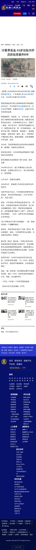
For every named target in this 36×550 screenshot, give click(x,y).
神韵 (13, 1)
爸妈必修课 (13, 441)
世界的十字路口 (28, 416)
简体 (33, 1)
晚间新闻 (13, 404)
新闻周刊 (13, 409)
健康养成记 (25, 437)
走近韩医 (25, 441)
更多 (31, 534)
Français (4, 353)
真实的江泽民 (18, 496)
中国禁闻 (13, 402)
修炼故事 (17, 511)
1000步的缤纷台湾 (21, 473)
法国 (5, 350)
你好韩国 (19, 457)
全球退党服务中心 (22, 532)
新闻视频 (14, 394)
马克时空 (26, 419)
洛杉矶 (21, 347)
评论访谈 (26, 394)
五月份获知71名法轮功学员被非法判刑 (12, 300)
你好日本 (19, 454)
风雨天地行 (17, 501)
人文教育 (13, 427)
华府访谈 (13, 412)
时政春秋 (26, 404)
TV (25, 13)
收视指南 (20, 521)
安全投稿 (12, 523)
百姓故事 (17, 506)
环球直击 (13, 400)
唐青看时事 (26, 414)
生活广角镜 (19, 452)
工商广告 (17, 513)
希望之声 (12, 532)
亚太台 (16, 350)
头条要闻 (11, 384)
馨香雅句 (13, 437)
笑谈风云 (13, 432)
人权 (17, 44)
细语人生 (26, 424)
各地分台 (23, 1)
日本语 (18, 353)
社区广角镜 (14, 416)
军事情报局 (26, 412)
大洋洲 (27, 347)
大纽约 (10, 347)
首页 (2, 44)
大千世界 (19, 466)
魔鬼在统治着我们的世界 (21, 491)
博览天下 (19, 386)
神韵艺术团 (13, 530)
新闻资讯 (8, 44)
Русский (11, 353)
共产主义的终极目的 (20, 489)
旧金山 (10, 350)
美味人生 (19, 462)
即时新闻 (26, 384)
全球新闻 (13, 397)
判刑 (21, 97)
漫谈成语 (13, 439)
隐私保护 (28, 521)
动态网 (10, 534)
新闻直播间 (17, 13)
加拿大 (16, 347)
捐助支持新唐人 (15, 368)
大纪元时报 (22, 530)
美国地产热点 (14, 446)
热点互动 (26, 400)
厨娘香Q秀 (19, 469)
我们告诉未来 (18, 482)
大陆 (13, 44)
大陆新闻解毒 (27, 421)
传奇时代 (17, 484)
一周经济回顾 (15, 414)
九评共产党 (17, 494)
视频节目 (27, 361)
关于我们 (12, 521)
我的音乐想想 (20, 476)
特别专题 (17, 479)
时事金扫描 (26, 402)
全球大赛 (19, 388)
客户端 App (5, 526)
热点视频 (19, 384)
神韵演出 (11, 388)
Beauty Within (20, 464)
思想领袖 (26, 407)
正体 (29, 1)
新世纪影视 (24, 534)
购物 (23, 368)
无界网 (17, 534)
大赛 (17, 1)
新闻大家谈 (26, 397)
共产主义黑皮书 (19, 504)
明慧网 (4, 534)
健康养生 (25, 427)
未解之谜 (13, 429)
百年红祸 (17, 499)
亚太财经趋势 (15, 419)
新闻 (11, 374)
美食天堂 (19, 459)
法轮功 (26, 94)
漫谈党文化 (17, 508)
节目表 (12, 364)
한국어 (24, 353)
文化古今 (13, 444)
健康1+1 (24, 429)
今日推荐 (11, 386)
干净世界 (4, 532)
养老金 (8, 94)
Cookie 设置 (18, 547)
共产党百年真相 (19, 487)
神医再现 (25, 439)
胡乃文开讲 (25, 434)
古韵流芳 (13, 434)
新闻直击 (13, 407)
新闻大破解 (26, 409)
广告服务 (20, 523)
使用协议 (4, 523)
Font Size (26, 86)
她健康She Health (27, 432)
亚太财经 (13, 421)
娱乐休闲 (19, 449)
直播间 (19, 364)
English (30, 350)
